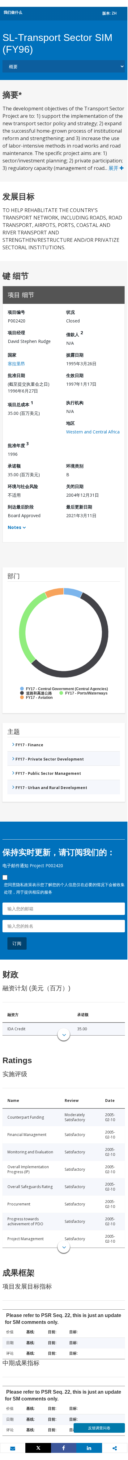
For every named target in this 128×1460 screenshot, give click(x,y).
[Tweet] (38, 1447)
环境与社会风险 (23, 486)
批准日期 (16, 375)
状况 (70, 312)
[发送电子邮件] (12, 1448)
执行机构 (74, 403)
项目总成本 (20, 403)
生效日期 (74, 375)
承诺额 (14, 466)
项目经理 (16, 332)
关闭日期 (74, 486)
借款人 (74, 333)
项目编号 (16, 312)
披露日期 (74, 355)
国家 (12, 355)
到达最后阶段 (21, 507)
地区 (70, 423)
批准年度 (18, 444)
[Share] (64, 1447)
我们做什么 (13, 12)
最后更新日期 (79, 507)
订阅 (17, 943)
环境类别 (74, 466)
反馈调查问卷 (99, 1428)
